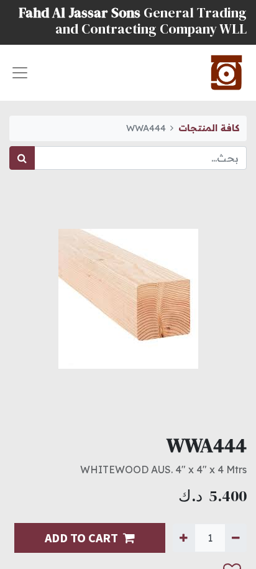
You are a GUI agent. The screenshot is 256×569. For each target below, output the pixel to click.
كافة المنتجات (208, 128)
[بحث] (22, 158)
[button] (22, 546)
